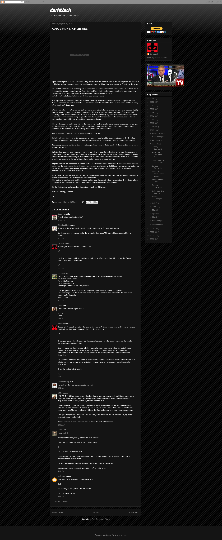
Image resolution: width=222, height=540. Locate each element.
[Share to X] (92, 202)
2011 (152, 127)
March (155, 217)
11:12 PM (61, 220)
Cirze (60, 430)
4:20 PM (61, 471)
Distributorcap (63, 382)
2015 (152, 113)
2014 (152, 116)
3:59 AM (61, 497)
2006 (152, 239)
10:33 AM (61, 425)
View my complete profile (157, 57)
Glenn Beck (86, 91)
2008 (152, 232)
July (154, 203)
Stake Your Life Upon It (158, 192)
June (154, 207)
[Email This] (87, 202)
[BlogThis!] (90, 202)
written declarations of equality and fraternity (80, 166)
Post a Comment (61, 501)
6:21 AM (61, 239)
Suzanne (61, 214)
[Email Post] (83, 202)
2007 (152, 235)
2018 (152, 102)
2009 (152, 229)
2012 (152, 123)
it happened (60, 133)
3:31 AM (61, 301)
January (155, 224)
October (155, 140)
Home (96, 512)
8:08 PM (61, 319)
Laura (60, 306)
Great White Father (80, 133)
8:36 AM (61, 377)
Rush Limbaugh (100, 91)
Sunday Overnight (157, 148)
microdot (61, 273)
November (156, 137)
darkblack (60, 10)
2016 (152, 109)
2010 (152, 130)
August (155, 144)
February (156, 221)
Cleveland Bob (64, 225)
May (154, 210)
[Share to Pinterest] (97, 202)
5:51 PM (61, 268)
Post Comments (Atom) (101, 519)
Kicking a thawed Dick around (158, 174)
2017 (152, 106)
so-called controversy (75, 82)
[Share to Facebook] (94, 202)
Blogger (124, 535)
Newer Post (57, 512)
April (154, 214)
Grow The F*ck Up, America (158, 161)
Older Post (134, 512)
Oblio (60, 393)
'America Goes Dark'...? (158, 180)
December (156, 133)
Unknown (61, 476)
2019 (152, 99)
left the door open (66, 138)
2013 (152, 120)
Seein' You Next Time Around (157, 154)
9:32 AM (61, 388)
